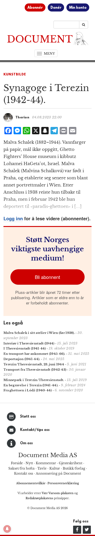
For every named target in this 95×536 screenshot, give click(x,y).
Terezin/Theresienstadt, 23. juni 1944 (33, 364)
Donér (55, 8)
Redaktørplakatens (39, 498)
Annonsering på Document (58, 473)
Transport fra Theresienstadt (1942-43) (34, 370)
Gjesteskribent (70, 463)
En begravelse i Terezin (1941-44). (30, 385)
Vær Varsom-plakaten (58, 493)
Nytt (29, 463)
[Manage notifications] (7, 529)
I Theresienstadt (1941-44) (24, 348)
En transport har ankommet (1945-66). (34, 354)
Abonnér (35, 8)
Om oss (26, 443)
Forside (17, 463)
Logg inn (13, 218)
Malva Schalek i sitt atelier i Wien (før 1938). (39, 333)
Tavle (42, 468)
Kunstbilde (14, 75)
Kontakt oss (23, 473)
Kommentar (46, 463)
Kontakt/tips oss (35, 430)
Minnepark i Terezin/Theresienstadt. (33, 380)
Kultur (54, 468)
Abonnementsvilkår (31, 483)
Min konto (77, 8)
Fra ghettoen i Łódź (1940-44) (27, 390)
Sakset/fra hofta (21, 468)
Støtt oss (28, 417)
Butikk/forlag (74, 468)
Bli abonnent (47, 277)
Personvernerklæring (63, 483)
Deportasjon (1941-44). (21, 359)
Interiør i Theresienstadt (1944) (28, 343)
